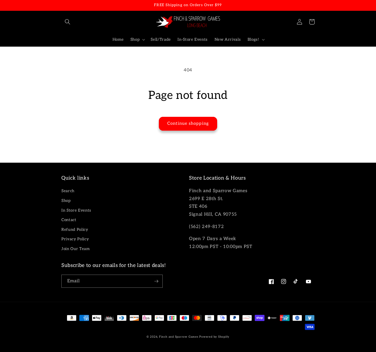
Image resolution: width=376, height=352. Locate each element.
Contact (68, 220)
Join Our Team (75, 248)
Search (67, 191)
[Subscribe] (156, 281)
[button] (67, 22)
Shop (66, 200)
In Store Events (76, 210)
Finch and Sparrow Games (178, 336)
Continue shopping (188, 123)
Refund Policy (74, 229)
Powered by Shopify (214, 336)
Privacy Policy (75, 239)
